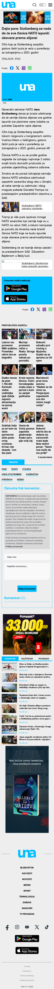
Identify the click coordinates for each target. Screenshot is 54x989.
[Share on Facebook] (12, 68)
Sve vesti (27, 873)
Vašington (32, 474)
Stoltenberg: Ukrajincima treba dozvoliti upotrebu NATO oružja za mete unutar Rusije (35, 267)
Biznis (27, 884)
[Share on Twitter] (17, 68)
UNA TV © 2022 (27, 987)
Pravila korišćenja (27, 976)
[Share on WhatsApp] (30, 68)
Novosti (27, 879)
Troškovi (7, 479)
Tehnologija (27, 896)
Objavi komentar (27, 588)
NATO (15, 468)
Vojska (27, 468)
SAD (5, 468)
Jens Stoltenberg (12, 474)
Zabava (27, 902)
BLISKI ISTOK (27, 867)
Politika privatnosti (27, 980)
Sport (27, 890)
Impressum (27, 971)
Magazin (27, 908)
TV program (27, 913)
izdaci (21, 479)
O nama (27, 966)
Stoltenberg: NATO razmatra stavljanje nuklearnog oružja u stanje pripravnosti (32, 210)
